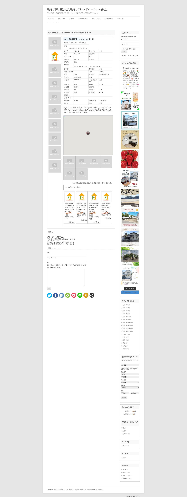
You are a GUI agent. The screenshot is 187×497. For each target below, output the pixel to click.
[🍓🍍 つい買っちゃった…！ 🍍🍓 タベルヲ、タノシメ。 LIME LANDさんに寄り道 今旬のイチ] (130, 159)
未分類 (124, 457)
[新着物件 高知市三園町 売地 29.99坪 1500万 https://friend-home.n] (130, 120)
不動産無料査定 (108, 18)
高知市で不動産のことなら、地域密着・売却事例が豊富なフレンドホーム (73, 489)
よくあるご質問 (96, 18)
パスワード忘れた (132, 55)
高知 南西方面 (127, 316)
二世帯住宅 (126, 349)
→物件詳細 (71, 222)
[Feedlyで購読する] (67, 295)
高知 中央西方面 (128, 325)
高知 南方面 (126, 310)
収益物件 (125, 343)
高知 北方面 (126, 313)
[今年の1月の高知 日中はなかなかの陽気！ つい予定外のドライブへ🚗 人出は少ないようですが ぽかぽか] (130, 198)
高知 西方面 (126, 308)
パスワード (124, 44)
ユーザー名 (124, 39)
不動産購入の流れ (83, 18)
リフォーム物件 (127, 334)
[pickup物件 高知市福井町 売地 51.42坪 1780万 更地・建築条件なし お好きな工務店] (130, 217)
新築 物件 (126, 340)
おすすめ (125, 346)
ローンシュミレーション (53, 23)
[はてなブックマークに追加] (61, 295)
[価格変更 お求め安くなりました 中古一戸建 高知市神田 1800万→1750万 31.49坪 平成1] (130, 276)
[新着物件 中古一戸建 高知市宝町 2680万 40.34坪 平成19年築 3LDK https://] (130, 100)
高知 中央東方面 (128, 322)
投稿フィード (126, 472)
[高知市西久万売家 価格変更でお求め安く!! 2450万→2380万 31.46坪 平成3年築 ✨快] (130, 139)
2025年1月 (126, 446)
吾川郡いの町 (126, 434)
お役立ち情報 (61, 18)
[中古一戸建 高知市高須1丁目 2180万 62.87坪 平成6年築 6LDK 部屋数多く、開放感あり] (130, 237)
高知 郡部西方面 (128, 331)
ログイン (125, 469)
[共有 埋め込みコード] (92, 295)
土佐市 (124, 431)
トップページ (50, 18)
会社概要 (71, 18)
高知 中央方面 (127, 319)
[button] (88, 133)
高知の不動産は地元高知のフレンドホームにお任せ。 (78, 9)
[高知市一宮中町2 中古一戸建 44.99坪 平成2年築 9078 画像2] (54, 63)
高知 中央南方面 (128, 328)
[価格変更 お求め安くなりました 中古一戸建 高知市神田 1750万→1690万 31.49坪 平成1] (130, 178)
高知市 (124, 428)
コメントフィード (128, 475)
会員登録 (123, 55)
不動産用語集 (120, 18)
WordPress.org (127, 478)
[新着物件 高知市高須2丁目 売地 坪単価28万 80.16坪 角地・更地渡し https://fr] (130, 256)
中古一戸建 (126, 337)
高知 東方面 (126, 305)
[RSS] (85, 295)
